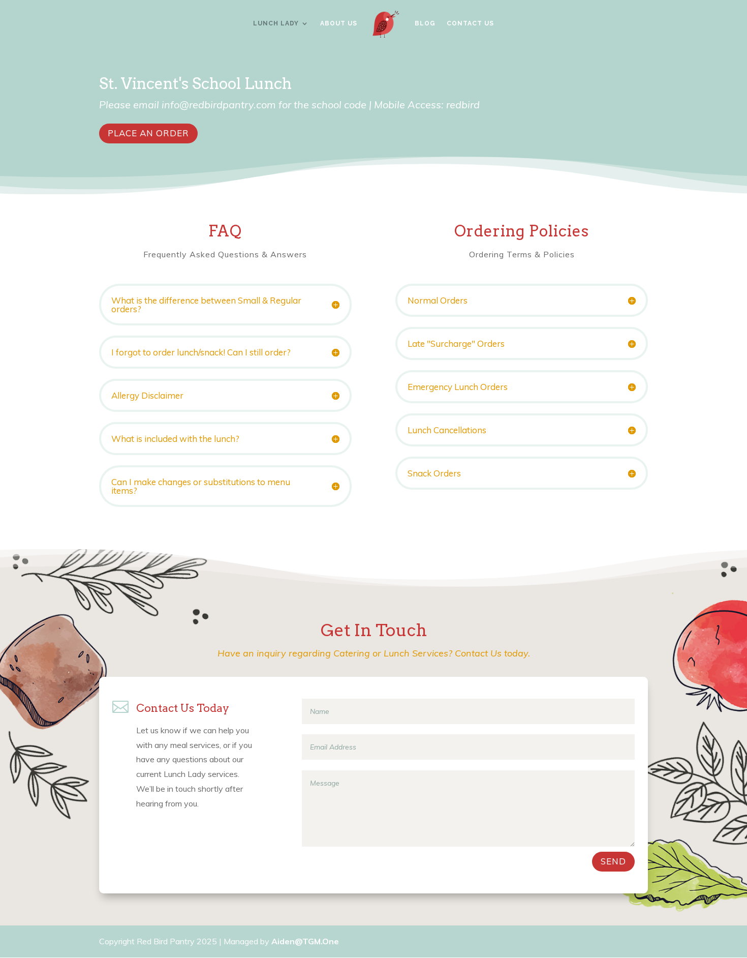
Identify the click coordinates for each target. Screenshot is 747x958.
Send (613, 861)
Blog (425, 23)
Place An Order (148, 133)
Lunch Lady (276, 23)
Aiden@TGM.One (305, 941)
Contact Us (470, 23)
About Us (338, 23)
